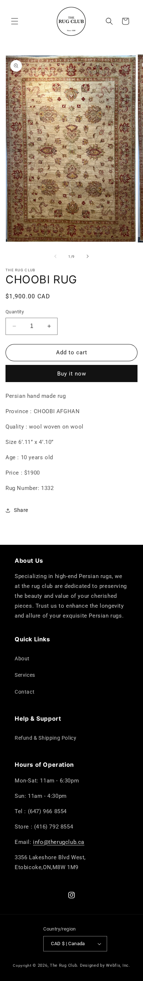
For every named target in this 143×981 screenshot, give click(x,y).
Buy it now (71, 373)
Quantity (15, 311)
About (22, 658)
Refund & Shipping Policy (45, 738)
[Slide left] (55, 256)
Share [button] (21, 510)
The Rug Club (63, 965)
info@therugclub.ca (58, 842)
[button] (15, 21)
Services (25, 675)
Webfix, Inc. (118, 965)
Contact (24, 692)
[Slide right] (88, 256)
